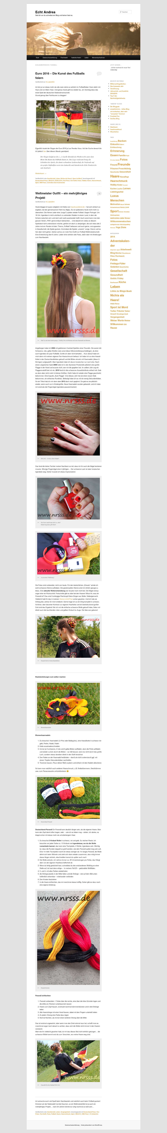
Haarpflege (124, 177)
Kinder (120, 185)
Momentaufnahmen (98, 57)
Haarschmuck (96, 180)
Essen (114, 155)
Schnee (127, 204)
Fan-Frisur (66, 180)
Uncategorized (122, 314)
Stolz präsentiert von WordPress (91, 1125)
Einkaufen (115, 144)
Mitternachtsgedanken (118, 84)
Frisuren (114, 168)
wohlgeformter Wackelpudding (120, 224)
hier (44, 151)
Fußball (84, 180)
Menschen (117, 200)
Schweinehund (115, 207)
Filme (112, 256)
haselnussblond (116, 129)
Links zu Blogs (118, 291)
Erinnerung (117, 151)
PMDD (112, 304)
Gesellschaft (51, 178)
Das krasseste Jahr (116, 86)
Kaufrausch (114, 282)
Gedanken (114, 266)
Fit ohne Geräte (115, 160)
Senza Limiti (124, 207)
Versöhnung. (114, 88)
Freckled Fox (114, 116)
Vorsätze (127, 212)
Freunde (124, 164)
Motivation (115, 204)
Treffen (113, 311)
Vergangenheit (65, 1112)
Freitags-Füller (117, 263)
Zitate (123, 227)
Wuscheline (114, 132)
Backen (122, 140)
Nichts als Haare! (66, 178)
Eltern (122, 144)
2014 (112, 236)
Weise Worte (117, 320)
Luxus (114, 196)
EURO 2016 (58, 180)
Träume (120, 310)
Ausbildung (113, 141)
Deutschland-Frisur (41, 180)
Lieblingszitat (116, 191)
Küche (122, 282)
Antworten (94, 1114)
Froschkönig (125, 168)
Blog (112, 252)
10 (99, 193)
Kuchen (113, 188)
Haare (89, 180)
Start (37, 57)
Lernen (127, 188)
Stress (121, 212)
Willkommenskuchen (120, 221)
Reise (117, 304)
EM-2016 (51, 180)
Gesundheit (125, 171)
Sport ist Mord (77, 178)
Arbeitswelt (125, 249)
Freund (113, 164)
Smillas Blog (114, 118)
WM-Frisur (43, 183)
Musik (122, 204)
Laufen (120, 188)
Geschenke (114, 172)
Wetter (127, 218)
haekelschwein (76, 57)
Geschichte (124, 267)
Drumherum (126, 253)
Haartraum (114, 127)
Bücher (118, 253)
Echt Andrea (45, 11)
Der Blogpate (114, 106)
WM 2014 (78, 1114)
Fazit (127, 156)
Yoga (118, 227)
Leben (86, 57)
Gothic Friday (116, 278)
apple (118, 250)
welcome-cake (117, 218)
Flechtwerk (64, 57)
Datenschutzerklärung (50, 57)
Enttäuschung (115, 147)
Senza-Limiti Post (66, 599)
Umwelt (113, 314)
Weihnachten (115, 215)
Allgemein (113, 250)
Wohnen (112, 227)
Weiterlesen (40, 173)
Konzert (125, 185)
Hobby (113, 184)
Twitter (127, 311)
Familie (122, 155)
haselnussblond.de (78, 207)
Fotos (79, 180)
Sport (37, 183)
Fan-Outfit (73, 180)
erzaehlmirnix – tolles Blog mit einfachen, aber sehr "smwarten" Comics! (119, 111)
